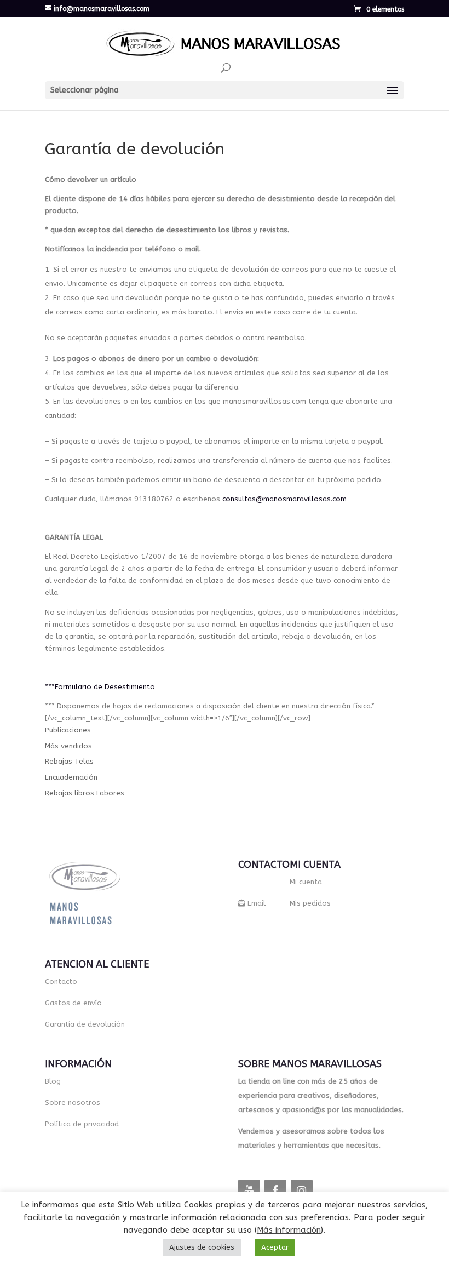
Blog (53, 1081)
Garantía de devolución (85, 1024)
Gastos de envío (73, 1003)
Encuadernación (71, 777)
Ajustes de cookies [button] (201, 1247)
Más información (289, 1230)
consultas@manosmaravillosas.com (284, 499)
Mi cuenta (306, 882)
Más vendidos (68, 746)
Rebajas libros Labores (84, 793)
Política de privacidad (82, 1124)
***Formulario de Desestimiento (100, 687)
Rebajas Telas (69, 761)
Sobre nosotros (72, 1102)
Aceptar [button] (275, 1247)
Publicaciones (68, 730)
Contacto (61, 981)
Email (256, 903)
